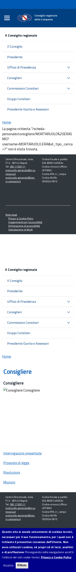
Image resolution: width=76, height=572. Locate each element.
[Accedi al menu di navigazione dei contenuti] (7, 18)
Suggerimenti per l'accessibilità (25, 222)
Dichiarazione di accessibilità (24, 226)
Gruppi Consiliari (18, 98)
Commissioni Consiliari (23, 88)
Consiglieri (14, 77)
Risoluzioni (11, 472)
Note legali (11, 215)
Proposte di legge (16, 462)
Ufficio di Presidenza (21, 67)
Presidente (15, 56)
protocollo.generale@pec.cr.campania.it (20, 179)
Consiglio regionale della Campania (45, 17)
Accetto (8, 565)
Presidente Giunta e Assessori (28, 109)
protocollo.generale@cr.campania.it (20, 172)
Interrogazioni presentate (22, 453)
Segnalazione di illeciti (20, 229)
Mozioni (9, 482)
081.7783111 (18, 166)
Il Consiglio (14, 46)
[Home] (25, 17)
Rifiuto (22, 565)
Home (6, 122)
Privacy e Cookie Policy (20, 218)
